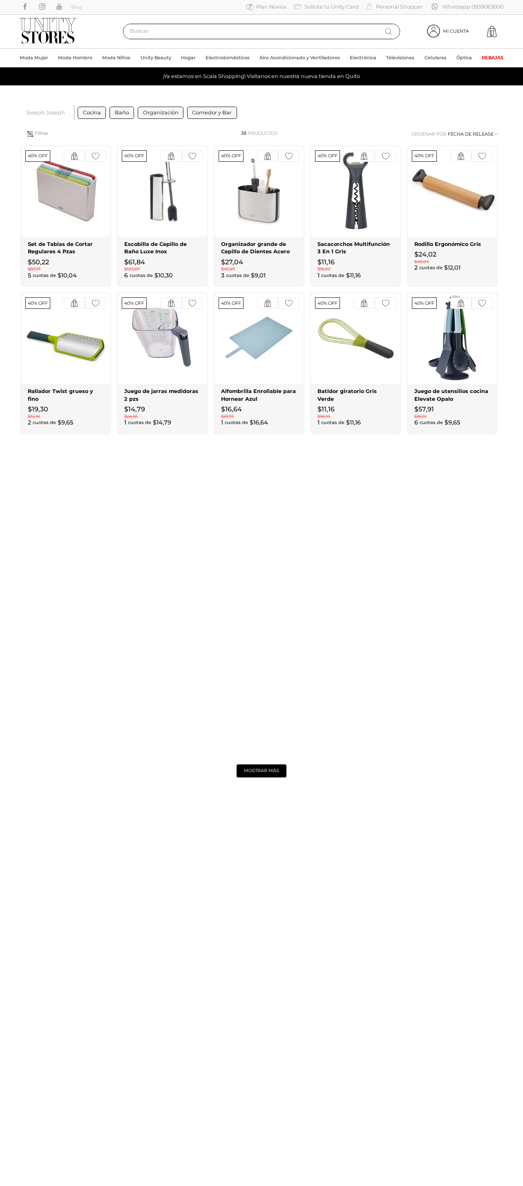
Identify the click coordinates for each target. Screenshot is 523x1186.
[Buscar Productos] (388, 31)
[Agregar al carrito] (74, 156)
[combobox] (261, 31)
